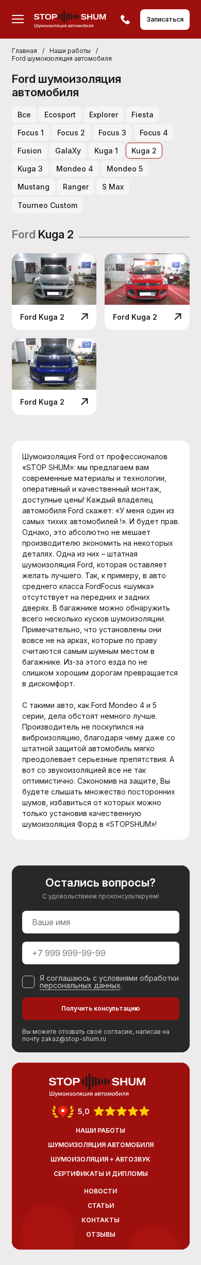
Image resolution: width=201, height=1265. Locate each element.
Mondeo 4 (74, 168)
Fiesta (142, 114)
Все (24, 114)
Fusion (30, 150)
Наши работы (70, 51)
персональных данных (80, 985)
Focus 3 (112, 132)
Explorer (103, 114)
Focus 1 (31, 132)
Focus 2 (71, 132)
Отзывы (100, 1234)
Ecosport (60, 114)
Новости (100, 1191)
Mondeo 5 (125, 168)
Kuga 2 (144, 150)
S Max (113, 186)
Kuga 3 (30, 168)
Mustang (33, 186)
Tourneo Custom (47, 205)
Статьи (101, 1205)
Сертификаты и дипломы (101, 1173)
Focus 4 (154, 132)
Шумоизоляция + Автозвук (100, 1159)
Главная (24, 51)
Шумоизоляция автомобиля (101, 1145)
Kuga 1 (106, 150)
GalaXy (68, 150)
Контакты (100, 1220)
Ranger (76, 186)
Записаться (164, 19)
